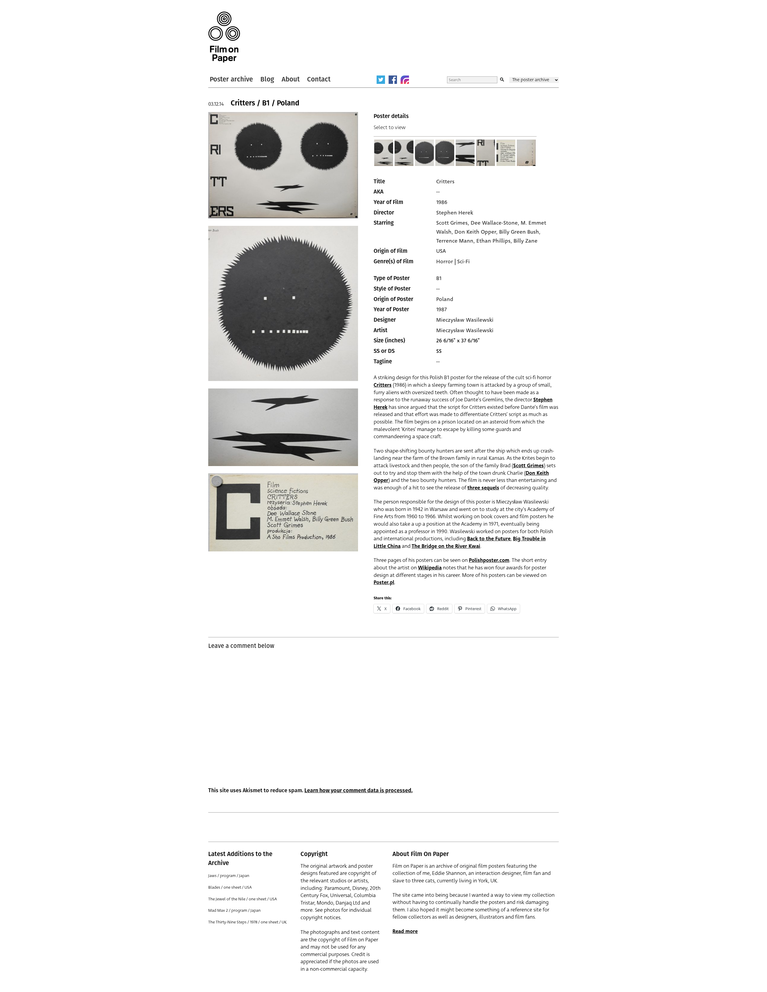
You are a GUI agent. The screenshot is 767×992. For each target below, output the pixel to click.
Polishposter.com (489, 560)
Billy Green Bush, (519, 232)
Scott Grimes (528, 465)
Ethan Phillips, (495, 241)
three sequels (483, 488)
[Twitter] (381, 79)
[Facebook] (393, 79)
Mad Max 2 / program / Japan (234, 910)
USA (441, 251)
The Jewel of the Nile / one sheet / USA (242, 899)
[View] (383, 153)
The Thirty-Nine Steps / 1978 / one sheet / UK (247, 922)
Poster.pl (384, 582)
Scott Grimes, (453, 223)
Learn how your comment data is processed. (358, 790)
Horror (444, 261)
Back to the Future (489, 538)
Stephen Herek (454, 213)
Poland (444, 299)
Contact (318, 79)
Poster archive (231, 79)
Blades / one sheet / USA (230, 887)
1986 (441, 202)
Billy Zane (525, 241)
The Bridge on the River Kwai (446, 546)
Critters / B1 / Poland (265, 103)
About (291, 79)
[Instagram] (405, 79)
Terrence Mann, (456, 241)
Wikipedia (430, 567)
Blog (267, 79)
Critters (445, 181)
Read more (405, 931)
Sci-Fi (463, 261)
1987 (441, 309)
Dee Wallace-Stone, (496, 223)
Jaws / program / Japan (228, 875)
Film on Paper (224, 37)
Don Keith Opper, (477, 232)
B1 (438, 278)
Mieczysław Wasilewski (464, 320)
